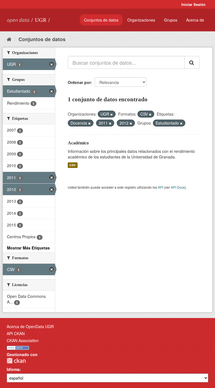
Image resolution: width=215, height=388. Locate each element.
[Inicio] (9, 39)
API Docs (178, 187)
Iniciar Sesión (193, 4)
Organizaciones (141, 20)
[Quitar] (111, 114)
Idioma (13, 369)
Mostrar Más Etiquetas (28, 248)
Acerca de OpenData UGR (30, 326)
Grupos (170, 20)
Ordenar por (79, 82)
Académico (78, 143)
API (160, 187)
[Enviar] (192, 62)
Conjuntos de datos (101, 20)
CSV (72, 165)
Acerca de (195, 20)
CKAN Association (23, 340)
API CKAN (16, 333)
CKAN (16, 361)
